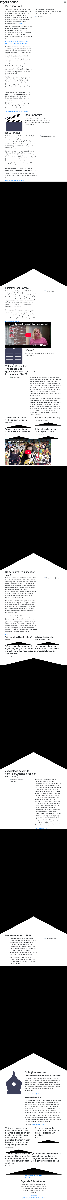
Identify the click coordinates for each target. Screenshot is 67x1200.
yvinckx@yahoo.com (11, 111)
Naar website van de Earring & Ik (15, 180)
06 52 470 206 (23, 111)
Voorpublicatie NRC (41, 828)
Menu (4, 2)
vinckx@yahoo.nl (37, 1094)
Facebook (33, 1196)
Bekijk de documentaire (12, 321)
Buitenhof (8, 635)
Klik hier (20, 23)
